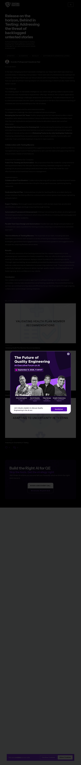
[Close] (68, 354)
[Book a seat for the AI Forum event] (40, 382)
